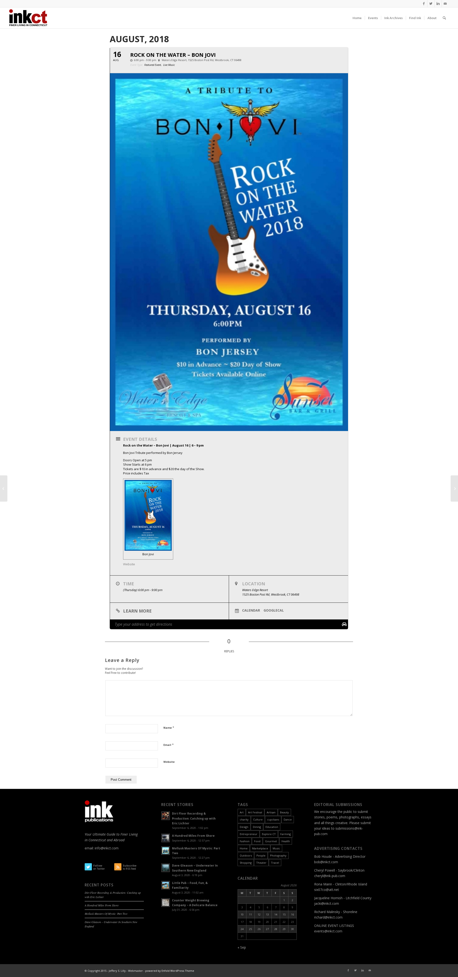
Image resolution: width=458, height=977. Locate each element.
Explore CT (269, 834)
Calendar (251, 610)
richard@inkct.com (328, 917)
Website (169, 762)
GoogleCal (274, 610)
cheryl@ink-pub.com (329, 875)
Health (285, 841)
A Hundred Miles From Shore (102, 905)
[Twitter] (430, 3)
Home (244, 848)
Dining (257, 827)
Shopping (246, 862)
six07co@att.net (326, 889)
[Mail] (445, 3)
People (260, 855)
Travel (275, 862)
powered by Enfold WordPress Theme (169, 970)
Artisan (271, 812)
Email (168, 745)
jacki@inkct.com (326, 903)
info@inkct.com (107, 848)
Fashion (245, 841)
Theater (261, 862)
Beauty (284, 812)
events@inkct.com (328, 931)
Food (257, 841)
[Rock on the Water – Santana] (3, 488)
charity (244, 819)
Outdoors (246, 855)
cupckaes (273, 819)
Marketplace (260, 848)
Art (242, 812)
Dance (288, 819)
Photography (278, 855)
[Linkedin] (438, 3)
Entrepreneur (248, 834)
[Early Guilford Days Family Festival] (454, 488)
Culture (258, 819)
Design (244, 827)
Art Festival (255, 812)
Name (168, 727)
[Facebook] (423, 3)
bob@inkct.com (326, 862)
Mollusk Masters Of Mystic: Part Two (106, 913)
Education (271, 827)
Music (276, 848)
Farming (285, 834)
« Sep (242, 947)
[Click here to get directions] (344, 624)
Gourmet (271, 841)
